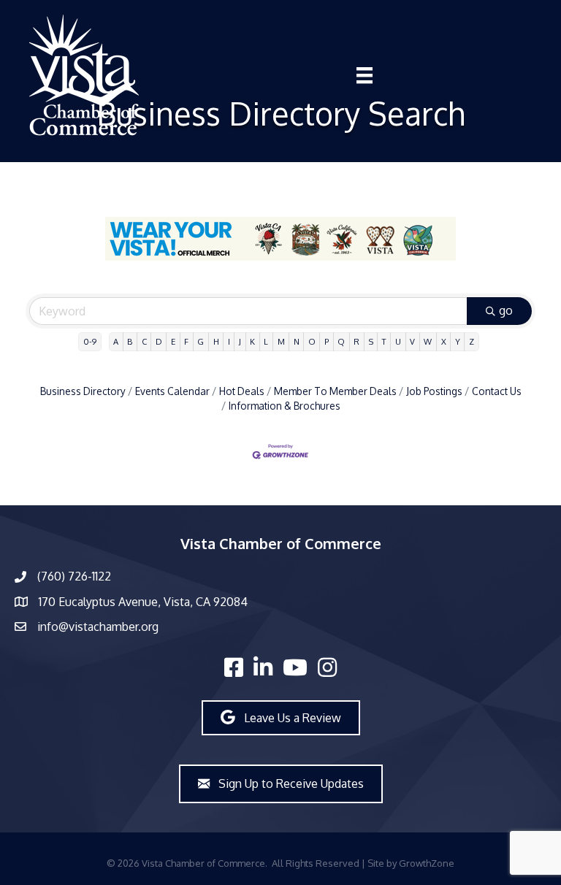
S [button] (371, 341)
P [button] (326, 341)
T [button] (384, 341)
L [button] (266, 341)
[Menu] (364, 75)
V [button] (412, 341)
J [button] (240, 341)
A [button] (115, 341)
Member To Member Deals (335, 391)
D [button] (159, 341)
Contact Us (497, 391)
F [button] (186, 341)
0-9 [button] (89, 341)
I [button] (229, 341)
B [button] (129, 341)
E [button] (173, 341)
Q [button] (341, 341)
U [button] (398, 341)
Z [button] (471, 341)
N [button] (296, 341)
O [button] (312, 341)
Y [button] (457, 341)
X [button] (443, 341)
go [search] (506, 310)
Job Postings (434, 391)
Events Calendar (172, 391)
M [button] (281, 341)
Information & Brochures (284, 405)
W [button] (428, 341)
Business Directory (83, 391)
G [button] (200, 341)
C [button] (144, 341)
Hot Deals (241, 391)
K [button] (252, 341)
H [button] (216, 341)
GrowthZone (426, 863)
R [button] (356, 341)
